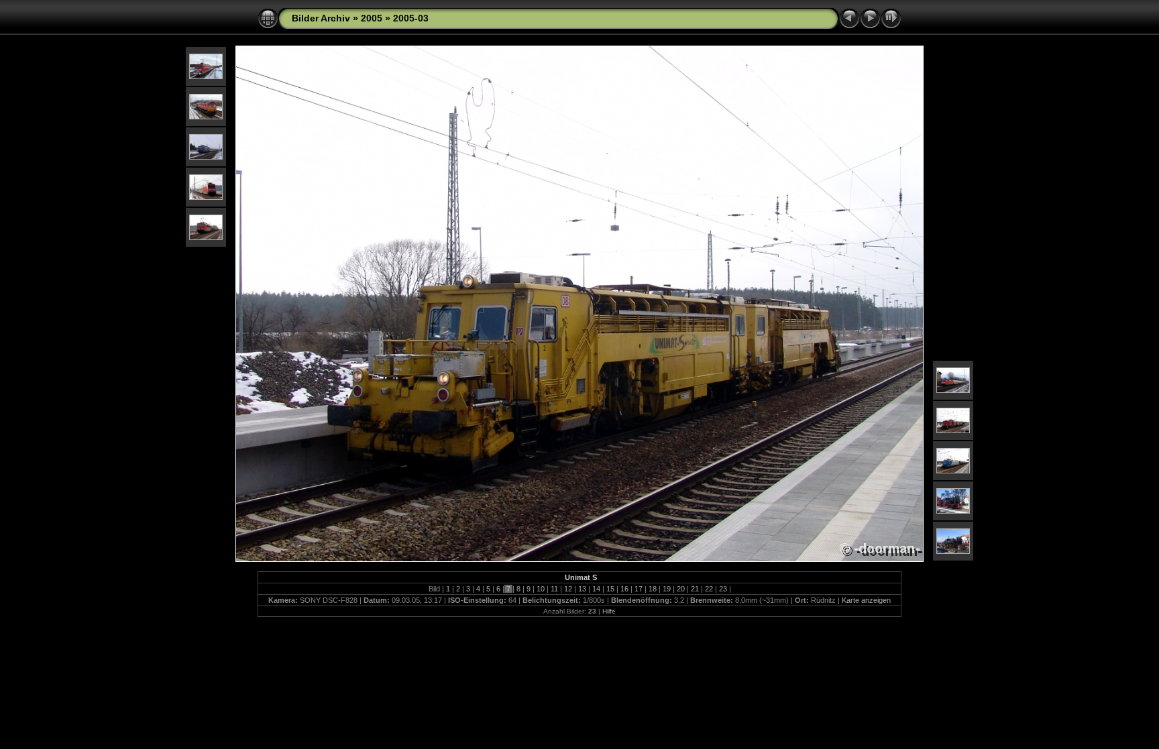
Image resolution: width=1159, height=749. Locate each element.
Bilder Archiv (321, 18)
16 (624, 589)
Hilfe (609, 611)
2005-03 (411, 18)
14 (596, 589)
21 (695, 589)
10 (541, 589)
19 (667, 589)
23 (723, 589)
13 (582, 589)
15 (610, 589)
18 (653, 589)
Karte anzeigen (866, 600)
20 (681, 589)
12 (568, 589)
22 (709, 589)
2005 (371, 18)
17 (638, 589)
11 (554, 589)
